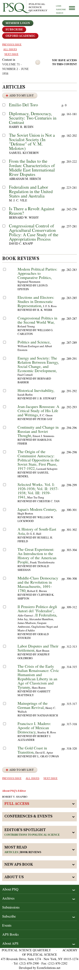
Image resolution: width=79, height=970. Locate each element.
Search (59, 13)
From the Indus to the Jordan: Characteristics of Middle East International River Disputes (32, 167)
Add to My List (21, 96)
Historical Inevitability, (36, 390)
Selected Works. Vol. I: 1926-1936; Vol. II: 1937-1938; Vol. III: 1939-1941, (38, 491)
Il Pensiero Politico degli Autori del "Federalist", (37, 608)
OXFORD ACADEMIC (20, 36)
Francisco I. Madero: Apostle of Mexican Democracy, (34, 727)
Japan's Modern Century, (37, 509)
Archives (8, 898)
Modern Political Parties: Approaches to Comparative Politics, (37, 273)
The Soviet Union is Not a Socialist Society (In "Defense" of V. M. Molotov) (32, 141)
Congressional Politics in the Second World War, (37, 320)
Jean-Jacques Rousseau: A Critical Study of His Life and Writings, (38, 410)
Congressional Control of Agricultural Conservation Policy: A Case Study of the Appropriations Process (33, 232)
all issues (10, 49)
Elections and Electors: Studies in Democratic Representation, (36, 301)
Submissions (11, 907)
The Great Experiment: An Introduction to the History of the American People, (37, 555)
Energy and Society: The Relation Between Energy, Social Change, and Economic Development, (38, 364)
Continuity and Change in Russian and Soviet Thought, (38, 431)
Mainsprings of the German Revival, (33, 705)
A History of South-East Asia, (37, 531)
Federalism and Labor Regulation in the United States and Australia (31, 191)
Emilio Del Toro (23, 105)
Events (6, 925)
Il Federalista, (46, 615)
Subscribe (61, 10)
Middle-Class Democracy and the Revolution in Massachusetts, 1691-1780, (38, 584)
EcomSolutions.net (48, 968)
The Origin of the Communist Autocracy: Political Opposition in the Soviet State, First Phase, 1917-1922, (38, 460)
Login (58, 6)
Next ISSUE (11, 54)
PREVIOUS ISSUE (12, 44)
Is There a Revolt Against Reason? (31, 211)
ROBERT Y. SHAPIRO (14, 796)
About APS (10, 943)
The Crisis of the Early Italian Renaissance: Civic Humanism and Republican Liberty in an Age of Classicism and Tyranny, (38, 677)
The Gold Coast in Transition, (32, 750)
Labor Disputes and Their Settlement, (38, 648)
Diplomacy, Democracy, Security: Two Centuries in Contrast (32, 118)
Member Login (17, 23)
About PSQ (10, 889)
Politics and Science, (34, 342)
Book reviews (30, 852)
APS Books (10, 934)
